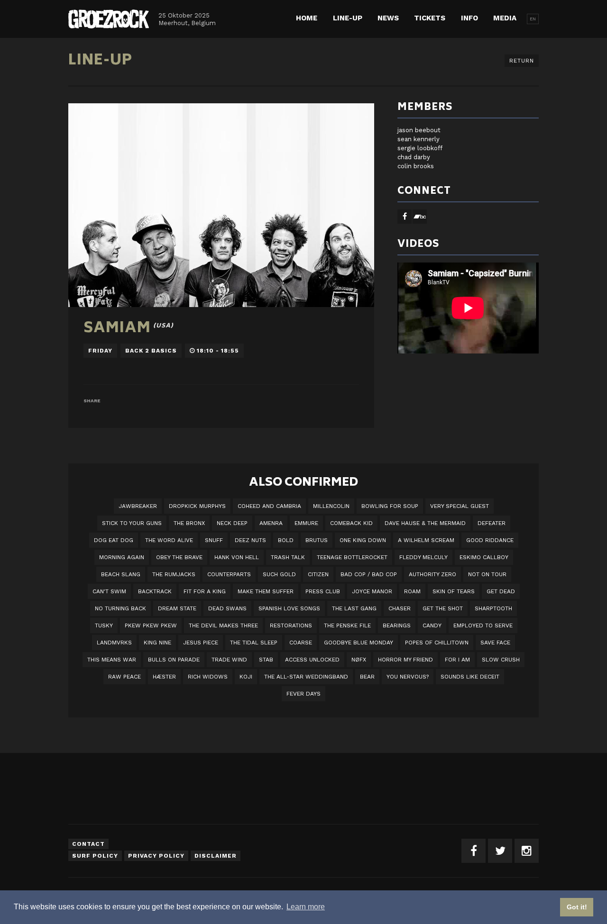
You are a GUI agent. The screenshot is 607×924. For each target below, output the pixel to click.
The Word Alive (169, 540)
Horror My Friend (405, 659)
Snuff (214, 540)
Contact (88, 844)
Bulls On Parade (174, 659)
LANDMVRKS (114, 642)
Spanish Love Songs (289, 608)
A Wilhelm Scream (426, 540)
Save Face (495, 642)
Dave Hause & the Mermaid (425, 523)
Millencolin (331, 506)
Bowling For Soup (389, 506)
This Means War (111, 659)
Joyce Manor (372, 591)
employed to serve (483, 625)
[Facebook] (473, 851)
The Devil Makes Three (223, 625)
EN (533, 18)
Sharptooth (493, 608)
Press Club (322, 591)
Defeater (492, 523)
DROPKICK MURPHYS (197, 506)
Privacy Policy (156, 855)
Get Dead (501, 591)
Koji (245, 676)
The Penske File (347, 625)
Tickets (429, 18)
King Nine (157, 642)
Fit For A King (205, 591)
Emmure (306, 523)
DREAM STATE (177, 608)
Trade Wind (229, 659)
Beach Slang (120, 574)
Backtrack (155, 591)
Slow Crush (501, 659)
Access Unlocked (312, 659)
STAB (266, 659)
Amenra (271, 523)
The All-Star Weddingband (306, 676)
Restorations (291, 625)
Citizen (318, 574)
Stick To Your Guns (132, 523)
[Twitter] (500, 851)
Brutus (316, 540)
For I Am (457, 659)
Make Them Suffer (266, 591)
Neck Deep (232, 523)
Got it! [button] (577, 907)
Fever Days (303, 693)
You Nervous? (407, 676)
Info (469, 18)
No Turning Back (120, 608)
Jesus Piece (200, 642)
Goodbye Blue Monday (358, 642)
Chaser (399, 608)
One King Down (363, 540)
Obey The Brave (179, 557)
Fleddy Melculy (423, 557)
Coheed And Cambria (269, 506)
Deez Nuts (250, 540)
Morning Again (121, 557)
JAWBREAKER (138, 506)
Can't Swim (109, 591)
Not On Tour (487, 574)
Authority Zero (432, 574)
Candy (432, 625)
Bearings (397, 625)
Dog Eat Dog (113, 540)
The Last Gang (354, 608)
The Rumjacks (173, 574)
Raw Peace (124, 676)
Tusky (104, 625)
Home (306, 18)
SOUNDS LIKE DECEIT (470, 676)
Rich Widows (208, 676)
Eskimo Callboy (484, 557)
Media (504, 18)
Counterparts (229, 574)
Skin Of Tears (453, 591)
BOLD (286, 540)
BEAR (367, 676)
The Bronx (189, 523)
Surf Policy (95, 855)
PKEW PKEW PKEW (151, 625)
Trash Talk (288, 557)
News (388, 18)
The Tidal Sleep (253, 642)
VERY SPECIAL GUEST (459, 506)
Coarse (300, 642)
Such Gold (279, 574)
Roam (412, 591)
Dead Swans (227, 608)
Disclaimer (215, 855)
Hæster (164, 676)
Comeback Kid (351, 523)
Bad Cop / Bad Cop (368, 574)
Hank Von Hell (236, 557)
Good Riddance (490, 540)
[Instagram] (527, 851)
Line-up (347, 18)
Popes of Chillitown (437, 642)
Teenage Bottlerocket (352, 557)
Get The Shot (443, 608)
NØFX (358, 659)
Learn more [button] (305, 907)
